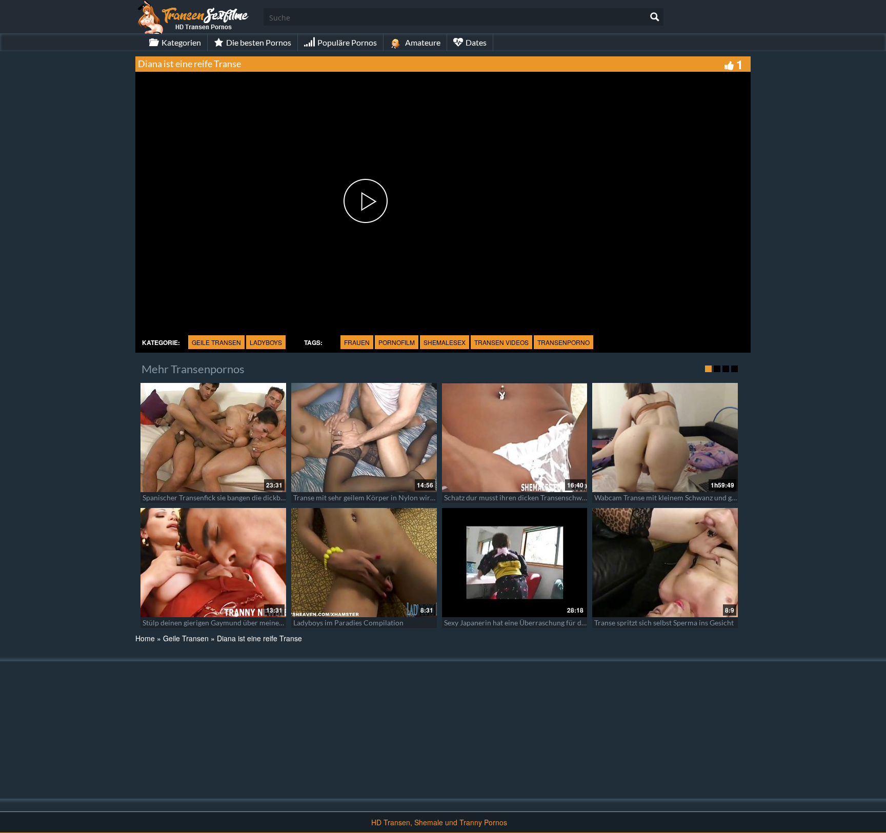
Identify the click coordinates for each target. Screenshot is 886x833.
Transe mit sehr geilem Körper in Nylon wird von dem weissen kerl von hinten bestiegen (432, 497)
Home (145, 638)
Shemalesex (445, 342)
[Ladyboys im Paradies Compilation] (364, 562)
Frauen (357, 342)
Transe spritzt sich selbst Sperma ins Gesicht (664, 622)
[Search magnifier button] (654, 17)
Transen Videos (501, 342)
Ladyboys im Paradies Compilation (348, 622)
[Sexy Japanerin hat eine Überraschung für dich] (515, 562)
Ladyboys (266, 342)
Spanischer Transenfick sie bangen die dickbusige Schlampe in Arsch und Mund (267, 497)
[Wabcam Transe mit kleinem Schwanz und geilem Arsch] (665, 437)
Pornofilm (396, 342)
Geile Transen (216, 342)
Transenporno (563, 342)
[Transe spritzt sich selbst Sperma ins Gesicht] (665, 562)
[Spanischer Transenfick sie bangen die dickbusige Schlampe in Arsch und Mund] (213, 437)
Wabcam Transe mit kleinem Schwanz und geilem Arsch (682, 497)
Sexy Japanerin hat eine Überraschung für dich (517, 622)
